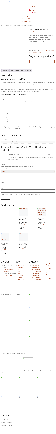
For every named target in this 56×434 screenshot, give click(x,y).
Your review (4, 173)
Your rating (4, 169)
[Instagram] (6, 279)
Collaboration (21, 275)
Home (2, 25)
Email (2, 188)
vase (37, 52)
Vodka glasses (35, 267)
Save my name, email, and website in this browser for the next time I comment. (21, 194)
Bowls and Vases (8, 25)
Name (2, 182)
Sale (19, 273)
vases (40, 52)
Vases (14, 25)
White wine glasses (36, 271)
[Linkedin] (10, 279)
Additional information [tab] (17, 70)
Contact (20, 277)
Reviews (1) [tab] (27, 70)
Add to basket (22, 228)
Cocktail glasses (50, 269)
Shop (19, 269)
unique (34, 52)
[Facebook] (2, 279)
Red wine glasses (36, 269)
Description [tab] (6, 70)
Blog (19, 271)
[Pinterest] (2, 284)
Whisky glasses (35, 265)
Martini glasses (49, 263)
